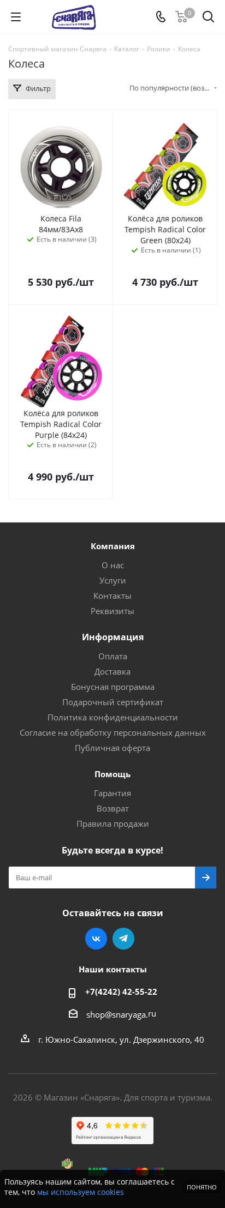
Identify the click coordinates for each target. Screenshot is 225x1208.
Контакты (112, 595)
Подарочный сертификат (112, 701)
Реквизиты (112, 610)
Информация (113, 637)
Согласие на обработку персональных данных (113, 732)
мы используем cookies (80, 1192)
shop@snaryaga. (117, 1014)
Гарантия (112, 793)
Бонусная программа (113, 686)
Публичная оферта (112, 747)
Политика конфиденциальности (113, 717)
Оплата (112, 656)
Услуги (112, 580)
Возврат (113, 808)
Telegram (123, 938)
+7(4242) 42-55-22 (121, 991)
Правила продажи (112, 823)
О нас (113, 565)
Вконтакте (96, 938)
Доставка (112, 671)
